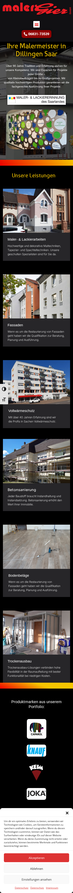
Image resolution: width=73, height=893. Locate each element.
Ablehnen (36, 869)
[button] (67, 813)
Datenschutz (21, 887)
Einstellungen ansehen (37, 879)
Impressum (52, 887)
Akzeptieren (37, 858)
